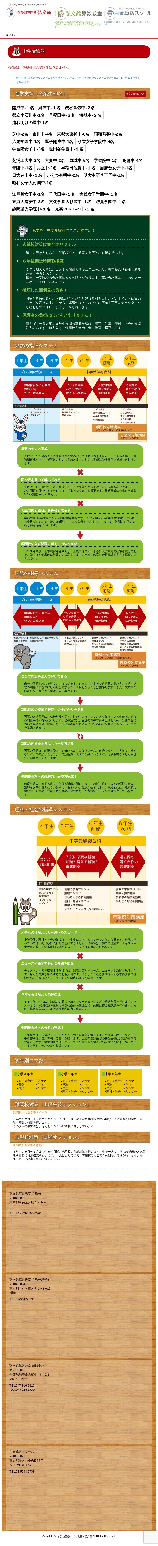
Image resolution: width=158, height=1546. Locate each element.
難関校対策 (131, 77)
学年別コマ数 (115, 77)
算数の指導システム (39, 77)
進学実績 (21, 77)
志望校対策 (22, 82)
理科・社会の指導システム (91, 77)
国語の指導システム (63, 77)
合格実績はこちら (135, 93)
